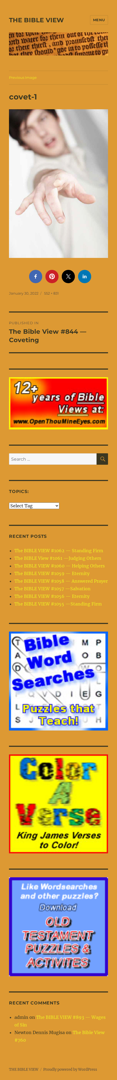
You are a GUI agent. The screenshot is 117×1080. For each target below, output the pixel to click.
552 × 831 (51, 293)
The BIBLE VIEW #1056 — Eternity (52, 596)
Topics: (19, 491)
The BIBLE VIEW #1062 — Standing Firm (58, 550)
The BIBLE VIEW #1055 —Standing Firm (58, 604)
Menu (99, 20)
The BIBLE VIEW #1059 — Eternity (52, 573)
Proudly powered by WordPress (70, 1069)
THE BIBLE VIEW (36, 20)
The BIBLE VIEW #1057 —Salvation (52, 588)
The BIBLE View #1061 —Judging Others (57, 558)
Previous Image (23, 77)
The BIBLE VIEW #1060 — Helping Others (59, 566)
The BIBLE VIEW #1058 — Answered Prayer (61, 581)
